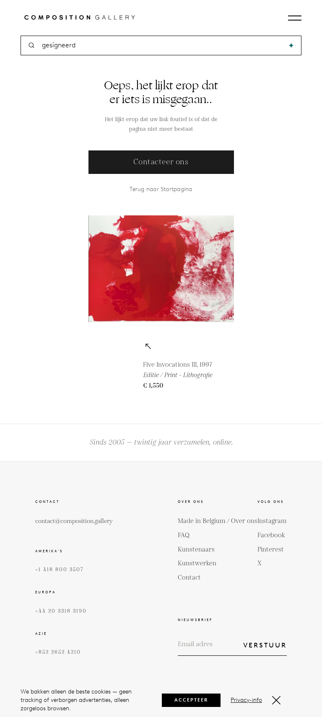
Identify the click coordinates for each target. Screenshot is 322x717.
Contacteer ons (160, 162)
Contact (189, 577)
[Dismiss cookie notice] (276, 700)
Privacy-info (246, 700)
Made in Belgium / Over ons (217, 521)
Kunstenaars (196, 549)
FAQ (184, 535)
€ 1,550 (153, 385)
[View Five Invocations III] (148, 347)
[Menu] (294, 18)
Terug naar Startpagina (161, 189)
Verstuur (265, 645)
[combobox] (161, 45)
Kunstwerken (197, 563)
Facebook (271, 535)
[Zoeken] (291, 45)
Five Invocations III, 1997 (177, 364)
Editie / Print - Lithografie (177, 375)
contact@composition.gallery (74, 521)
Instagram (272, 521)
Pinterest (270, 549)
